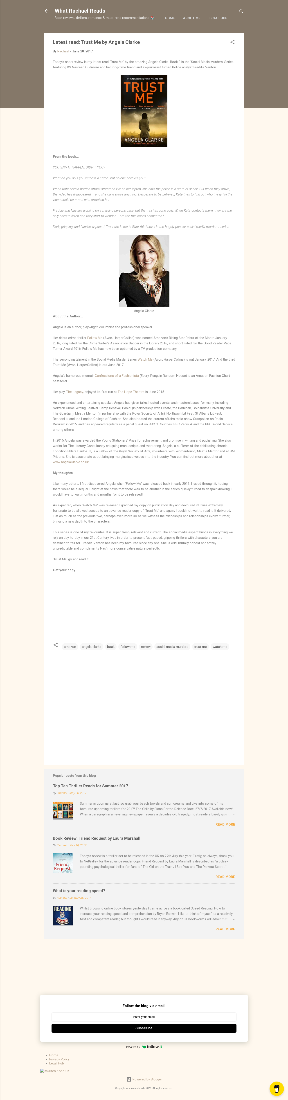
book (111, 647)
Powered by (133, 1046)
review (146, 647)
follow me (127, 647)
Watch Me (145, 359)
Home (170, 18)
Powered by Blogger (147, 1079)
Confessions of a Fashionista (117, 376)
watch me (220, 647)
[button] (232, 42)
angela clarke (91, 647)
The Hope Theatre (131, 392)
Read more (225, 824)
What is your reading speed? (79, 890)
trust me (200, 647)
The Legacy (74, 392)
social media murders (172, 647)
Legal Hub (218, 18)
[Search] (241, 12)
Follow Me (94, 338)
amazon (70, 647)
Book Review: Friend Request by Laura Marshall (96, 838)
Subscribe (144, 1028)
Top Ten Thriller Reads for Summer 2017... (92, 785)
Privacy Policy (59, 1059)
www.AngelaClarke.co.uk (71, 462)
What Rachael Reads (80, 11)
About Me (191, 18)
